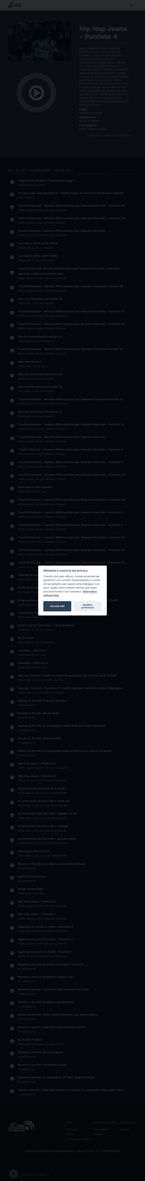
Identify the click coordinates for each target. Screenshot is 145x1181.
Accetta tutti (57, 606)
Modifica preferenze (88, 606)
